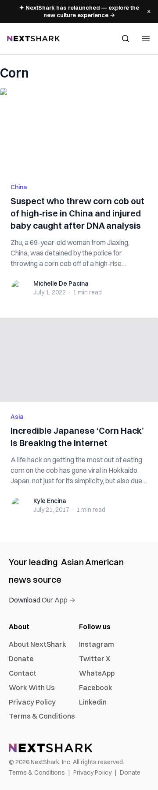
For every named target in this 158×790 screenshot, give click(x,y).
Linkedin (93, 702)
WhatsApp (97, 673)
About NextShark (37, 644)
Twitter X (94, 658)
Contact (22, 673)
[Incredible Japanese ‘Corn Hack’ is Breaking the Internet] (79, 360)
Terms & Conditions (42, 716)
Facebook (95, 687)
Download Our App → (42, 599)
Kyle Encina (49, 501)
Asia (17, 417)
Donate (21, 658)
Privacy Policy (32, 702)
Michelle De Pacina (61, 283)
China (19, 187)
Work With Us (32, 687)
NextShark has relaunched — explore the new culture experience (79, 11)
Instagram (96, 644)
